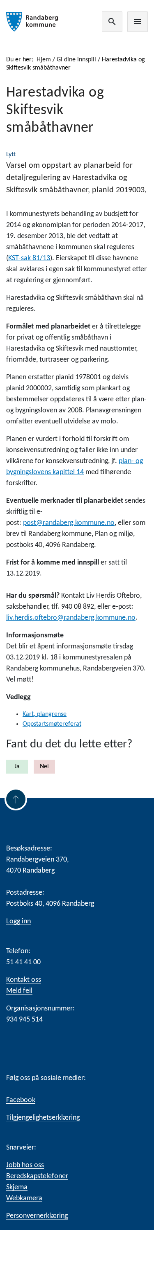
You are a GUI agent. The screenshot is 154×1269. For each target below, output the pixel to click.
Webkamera (24, 1198)
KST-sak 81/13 (29, 258)
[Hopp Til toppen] (16, 799)
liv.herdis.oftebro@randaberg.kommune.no (71, 618)
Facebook (20, 1100)
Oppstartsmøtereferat (52, 724)
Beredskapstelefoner (37, 1176)
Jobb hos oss (25, 1165)
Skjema (17, 1187)
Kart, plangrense (45, 714)
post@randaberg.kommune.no (69, 523)
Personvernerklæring (37, 1216)
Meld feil (19, 991)
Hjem (44, 59)
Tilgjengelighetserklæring (43, 1118)
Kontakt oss (23, 980)
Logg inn (18, 921)
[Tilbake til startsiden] (32, 22)
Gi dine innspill (76, 59)
